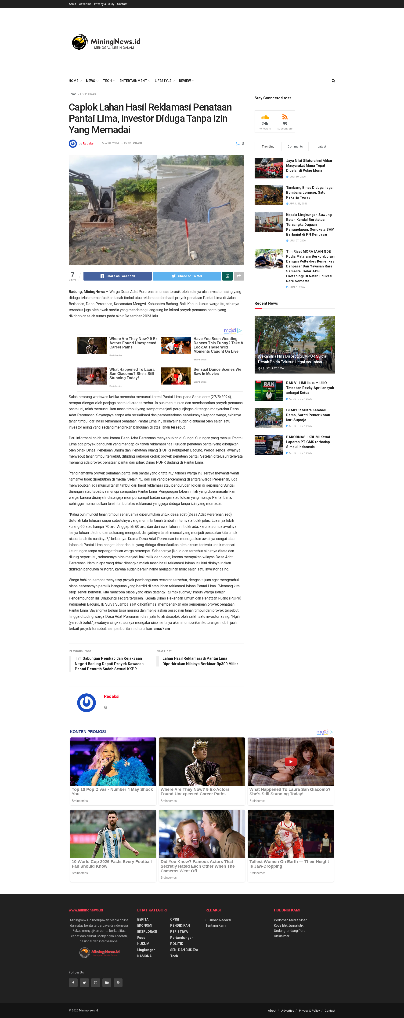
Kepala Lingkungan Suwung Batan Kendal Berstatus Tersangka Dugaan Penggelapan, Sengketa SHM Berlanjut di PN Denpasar (310, 225)
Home (73, 81)
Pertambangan (181, 938)
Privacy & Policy (104, 4)
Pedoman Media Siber (290, 920)
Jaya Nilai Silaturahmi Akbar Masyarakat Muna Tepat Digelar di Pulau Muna (309, 166)
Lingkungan (146, 950)
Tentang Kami (216, 925)
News (90, 81)
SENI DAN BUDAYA (184, 950)
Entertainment (133, 81)
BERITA (142, 919)
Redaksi (88, 143)
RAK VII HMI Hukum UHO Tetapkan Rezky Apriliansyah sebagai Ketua (310, 388)
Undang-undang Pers (289, 931)
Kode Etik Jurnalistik (288, 925)
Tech (107, 81)
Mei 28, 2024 (110, 143)
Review (185, 81)
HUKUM (143, 944)
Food (141, 938)
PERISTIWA (179, 931)
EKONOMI (144, 925)
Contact (122, 4)
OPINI (174, 919)
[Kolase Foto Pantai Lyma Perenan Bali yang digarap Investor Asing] (156, 210)
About (72, 4)
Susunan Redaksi (218, 920)
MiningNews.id (88, 1010)
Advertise (85, 4)
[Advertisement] (250, 41)
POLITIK (176, 944)
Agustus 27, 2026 (272, 368)
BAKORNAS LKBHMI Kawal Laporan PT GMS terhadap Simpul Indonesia (308, 442)
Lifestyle (163, 81)
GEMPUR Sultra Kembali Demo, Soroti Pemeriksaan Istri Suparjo (308, 415)
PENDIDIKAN (180, 925)
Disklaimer (281, 936)
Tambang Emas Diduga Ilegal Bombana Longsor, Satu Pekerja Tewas (309, 192)
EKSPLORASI (88, 94)
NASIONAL (145, 956)
